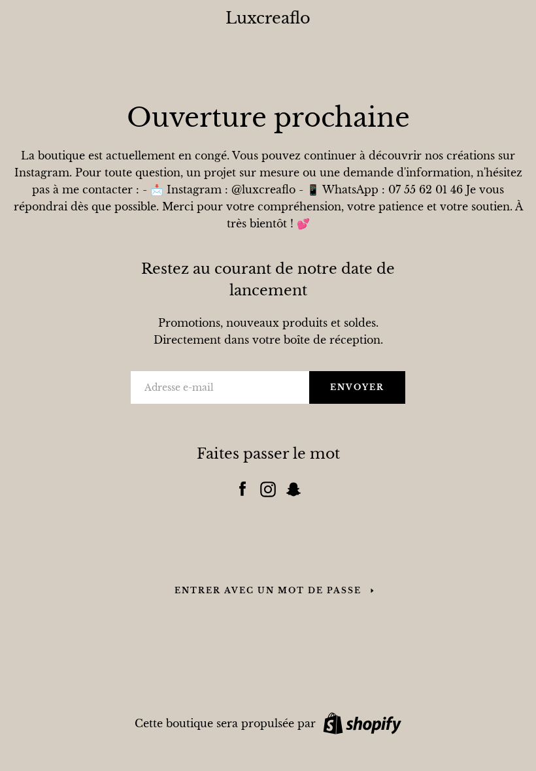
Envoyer (357, 387)
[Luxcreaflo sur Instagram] (268, 486)
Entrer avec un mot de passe (268, 590)
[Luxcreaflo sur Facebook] (242, 486)
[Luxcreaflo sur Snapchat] (293, 486)
